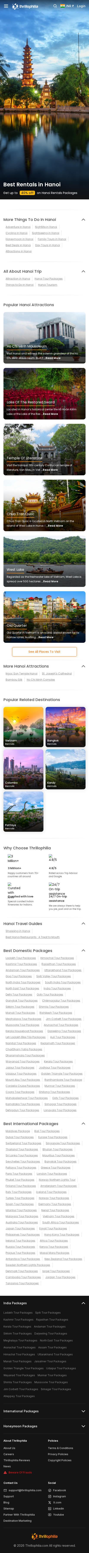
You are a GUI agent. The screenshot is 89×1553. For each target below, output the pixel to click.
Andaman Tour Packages (23, 970)
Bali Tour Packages (47, 1131)
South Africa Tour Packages (60, 1222)
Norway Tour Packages (54, 1198)
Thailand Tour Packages (22, 1149)
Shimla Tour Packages (54, 1007)
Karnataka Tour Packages (23, 1104)
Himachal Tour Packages (57, 958)
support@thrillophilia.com (25, 1490)
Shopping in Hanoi (18, 931)
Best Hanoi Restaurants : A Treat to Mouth (33, 937)
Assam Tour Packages (52, 1347)
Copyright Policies (60, 1460)
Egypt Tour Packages (53, 1228)
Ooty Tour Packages (50, 994)
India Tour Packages (57, 988)
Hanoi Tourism (47, 285)
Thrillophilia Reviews (16, 1460)
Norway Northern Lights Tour (57, 1180)
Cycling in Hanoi (16, 233)
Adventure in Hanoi (18, 227)
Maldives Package (18, 1131)
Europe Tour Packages (52, 1137)
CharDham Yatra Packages (24, 1049)
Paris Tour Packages (19, 1174)
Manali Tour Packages (20, 1013)
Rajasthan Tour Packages (58, 964)
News (7, 1466)
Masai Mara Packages (54, 1253)
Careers (8, 1454)
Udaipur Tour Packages (21, 1073)
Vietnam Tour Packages (58, 1216)
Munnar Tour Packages (59, 1086)
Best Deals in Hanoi (18, 245)
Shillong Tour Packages (54, 1092)
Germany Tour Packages (54, 1204)
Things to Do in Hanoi (19, 285)
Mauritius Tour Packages (58, 1155)
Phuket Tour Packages (20, 1180)
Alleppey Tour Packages (19, 1396)
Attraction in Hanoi (18, 279)
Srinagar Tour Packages (60, 1104)
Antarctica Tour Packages (23, 1259)
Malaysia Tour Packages (22, 1216)
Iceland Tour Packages (51, 1192)
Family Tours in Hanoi (52, 239)
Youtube (58, 1514)
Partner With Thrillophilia (19, 1514)
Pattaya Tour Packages (21, 1167)
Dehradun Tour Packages (22, 1110)
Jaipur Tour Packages (20, 1067)
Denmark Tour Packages (22, 1271)
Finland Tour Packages (21, 1186)
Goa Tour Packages (19, 976)
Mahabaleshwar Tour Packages (27, 1098)
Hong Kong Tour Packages (61, 1234)
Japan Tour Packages (20, 1228)
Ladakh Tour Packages (21, 958)
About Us (9, 1448)
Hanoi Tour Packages (49, 279)
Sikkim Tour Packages (20, 1007)
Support (8, 1496)
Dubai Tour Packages (20, 1137)
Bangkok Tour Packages (60, 1161)
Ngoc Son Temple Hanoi (21, 673)
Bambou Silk (14, 679)
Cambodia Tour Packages (23, 1277)
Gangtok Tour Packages (22, 1000)
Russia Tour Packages (20, 1247)
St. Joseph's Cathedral (57, 673)
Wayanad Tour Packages (23, 1061)
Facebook (59, 1490)
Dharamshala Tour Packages (25, 1055)
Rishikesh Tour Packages (56, 1013)
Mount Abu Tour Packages (23, 1080)
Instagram (59, 1496)
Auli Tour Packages (62, 1037)
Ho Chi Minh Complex (41, 679)
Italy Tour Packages (19, 1192)
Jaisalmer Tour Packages (50, 1361)
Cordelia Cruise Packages (23, 1086)
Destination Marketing (17, 1520)
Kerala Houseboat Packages (24, 1031)
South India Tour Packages (63, 982)
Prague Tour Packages (20, 1253)
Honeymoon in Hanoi (19, 239)
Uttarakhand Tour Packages (62, 970)
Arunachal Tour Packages (61, 1025)
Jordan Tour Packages (60, 1277)
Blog (6, 1502)
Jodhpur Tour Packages (54, 1067)
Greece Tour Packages (55, 1167)
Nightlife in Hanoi (46, 227)
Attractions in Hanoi (19, 251)
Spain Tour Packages (20, 1204)
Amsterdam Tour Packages (58, 1186)
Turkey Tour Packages (20, 1198)
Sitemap (8, 1508)
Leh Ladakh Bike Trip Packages (26, 1037)
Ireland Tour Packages (20, 1240)
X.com (57, 1502)
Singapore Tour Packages (63, 1143)
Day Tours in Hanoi (47, 245)
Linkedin (58, 1508)
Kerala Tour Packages (58, 1061)
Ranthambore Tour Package (63, 1080)
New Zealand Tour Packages (63, 1259)
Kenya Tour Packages (54, 1247)
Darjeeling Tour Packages (64, 1031)
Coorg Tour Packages (20, 1092)
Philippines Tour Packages (23, 1234)
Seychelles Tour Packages (23, 1161)
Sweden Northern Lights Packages (28, 1265)
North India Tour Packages (23, 982)
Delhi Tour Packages (19, 994)
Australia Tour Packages (22, 1222)
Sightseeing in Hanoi (45, 233)
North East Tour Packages (22, 988)
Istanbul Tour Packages (21, 1210)
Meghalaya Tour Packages (23, 1019)
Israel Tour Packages (56, 1271)
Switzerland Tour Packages (23, 1143)
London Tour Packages (52, 1174)
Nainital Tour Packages (21, 1043)
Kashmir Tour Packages (21, 964)
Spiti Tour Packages (48, 1312)
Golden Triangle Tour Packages (62, 1073)
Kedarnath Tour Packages (58, 1043)
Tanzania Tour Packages (22, 1283)
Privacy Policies (58, 1454)
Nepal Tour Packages (55, 1210)
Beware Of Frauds (20, 1472)
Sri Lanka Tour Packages (22, 1155)
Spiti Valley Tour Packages (53, 976)
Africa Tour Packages (54, 1240)
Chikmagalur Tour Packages (61, 1000)
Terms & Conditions (60, 1448)
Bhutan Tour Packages (58, 1149)
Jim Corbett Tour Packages (63, 1019)
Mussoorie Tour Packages (22, 1025)
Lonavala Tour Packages (60, 1110)
